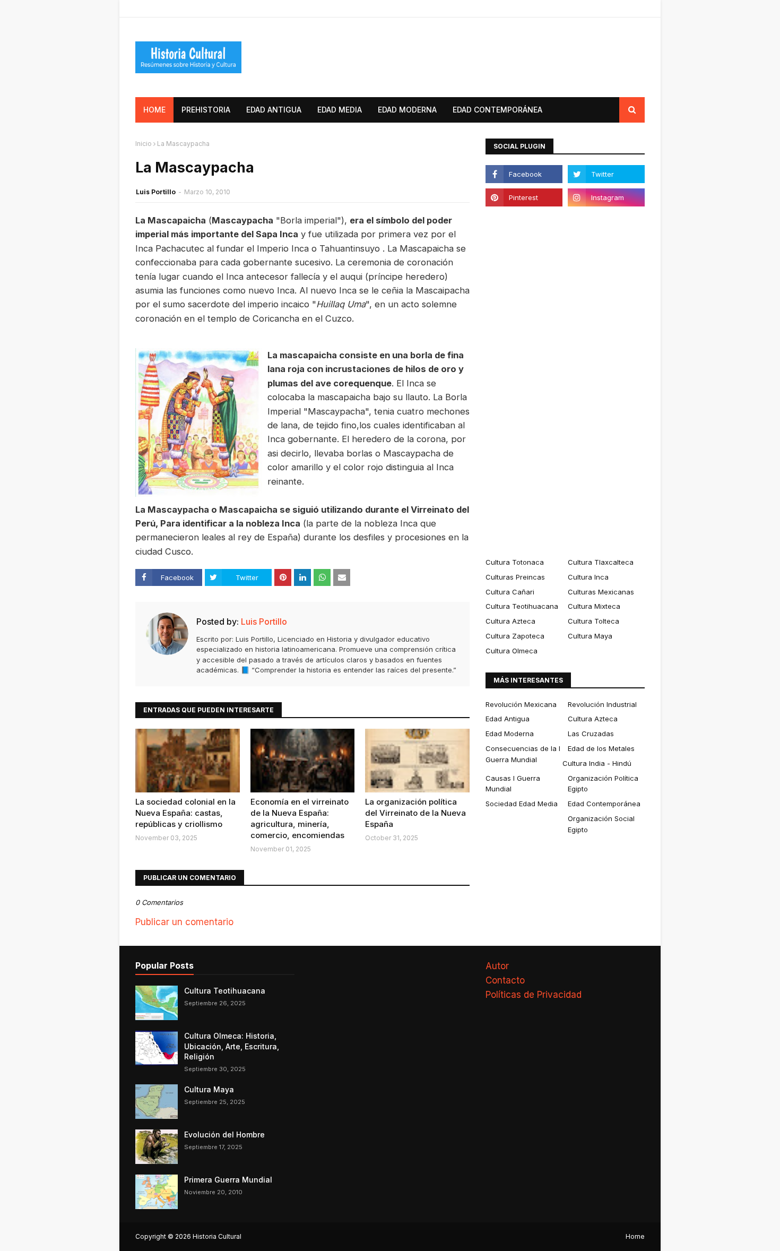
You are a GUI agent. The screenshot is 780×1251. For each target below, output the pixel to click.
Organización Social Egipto (601, 824)
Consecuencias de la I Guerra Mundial (523, 754)
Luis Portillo (156, 192)
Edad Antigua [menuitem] (273, 109)
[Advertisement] (565, 381)
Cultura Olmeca (512, 650)
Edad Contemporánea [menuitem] (497, 109)
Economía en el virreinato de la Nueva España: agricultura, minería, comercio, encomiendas (299, 818)
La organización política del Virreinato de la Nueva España (415, 813)
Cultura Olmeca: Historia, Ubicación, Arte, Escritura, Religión (231, 1046)
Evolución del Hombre (224, 1134)
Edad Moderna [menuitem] (407, 109)
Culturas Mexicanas (601, 592)
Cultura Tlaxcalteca (601, 562)
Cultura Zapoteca (515, 636)
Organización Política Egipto (603, 783)
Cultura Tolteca (593, 621)
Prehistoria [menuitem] (205, 109)
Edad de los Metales (601, 748)
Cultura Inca (588, 577)
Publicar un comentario (184, 922)
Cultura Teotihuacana (522, 606)
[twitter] (606, 174)
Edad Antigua (508, 718)
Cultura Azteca (510, 621)
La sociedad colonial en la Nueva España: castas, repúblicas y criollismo (185, 813)
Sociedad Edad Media (522, 803)
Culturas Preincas (515, 577)
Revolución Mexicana (521, 704)
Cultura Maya (590, 636)
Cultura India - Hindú (596, 763)
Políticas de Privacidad (534, 994)
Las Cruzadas (591, 733)
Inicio (143, 144)
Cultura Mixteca (594, 606)
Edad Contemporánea (604, 803)
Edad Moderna (510, 733)
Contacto (505, 980)
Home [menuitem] (154, 109)
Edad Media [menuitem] (339, 109)
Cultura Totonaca (515, 562)
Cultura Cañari (510, 592)
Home (635, 1236)
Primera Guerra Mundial (228, 1179)
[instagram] (606, 197)
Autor (497, 966)
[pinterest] (524, 197)
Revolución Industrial (602, 704)
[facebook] (524, 174)
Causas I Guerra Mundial (513, 783)
